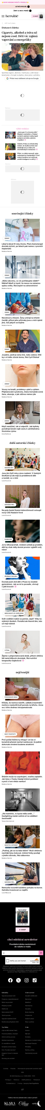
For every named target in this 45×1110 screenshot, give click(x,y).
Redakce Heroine (7, 251)
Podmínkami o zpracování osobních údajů (29, 970)
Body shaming (29, 1012)
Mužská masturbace (8, 1040)
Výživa (7, 650)
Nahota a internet (11, 845)
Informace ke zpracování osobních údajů (30, 1068)
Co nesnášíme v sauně (8, 1043)
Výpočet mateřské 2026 (9, 1018)
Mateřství (28, 1002)
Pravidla (12, 1068)
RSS (22, 1072)
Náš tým (27, 1034)
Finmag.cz (8, 1080)
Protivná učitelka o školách (10, 1034)
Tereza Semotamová (8, 821)
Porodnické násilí (11, 697)
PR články (28, 1047)
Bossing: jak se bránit (8, 1058)
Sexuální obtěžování (31, 996)
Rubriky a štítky (29, 1050)
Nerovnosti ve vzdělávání (14, 613)
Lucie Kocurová (6, 481)
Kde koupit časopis (31, 1043)
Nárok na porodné (7, 1002)
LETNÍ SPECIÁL (21, 6)
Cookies (5, 1068)
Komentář (8, 539)
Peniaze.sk (36, 1080)
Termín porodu (6, 1015)
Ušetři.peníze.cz (26, 1080)
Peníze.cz (16, 1080)
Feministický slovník (31, 1053)
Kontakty (27, 1037)
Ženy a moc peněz (21, 11)
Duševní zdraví (29, 1018)
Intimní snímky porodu (8, 1037)
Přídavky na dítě (6, 1005)
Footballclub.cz (10, 1083)
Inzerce (27, 1030)
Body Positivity (10, 734)
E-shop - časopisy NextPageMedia (28, 1083)
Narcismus (28, 999)
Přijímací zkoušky (11, 576)
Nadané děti (9, 468)
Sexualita (28, 1009)
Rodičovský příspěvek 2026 (10, 1022)
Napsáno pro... (10, 505)
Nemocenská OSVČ (7, 1012)
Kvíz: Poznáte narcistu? (9, 1050)
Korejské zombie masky (9, 1047)
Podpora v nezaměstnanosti (10, 999)
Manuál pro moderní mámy (33, 1040)
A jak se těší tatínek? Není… (10, 1030)
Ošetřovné (5, 1009)
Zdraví (7, 238)
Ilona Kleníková (6, 434)
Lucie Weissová (6, 893)
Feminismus (28, 1005)
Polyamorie (28, 1015)
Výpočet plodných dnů (8, 996)
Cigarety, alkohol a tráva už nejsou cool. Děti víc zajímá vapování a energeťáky (20, 36)
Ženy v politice (29, 1022)
